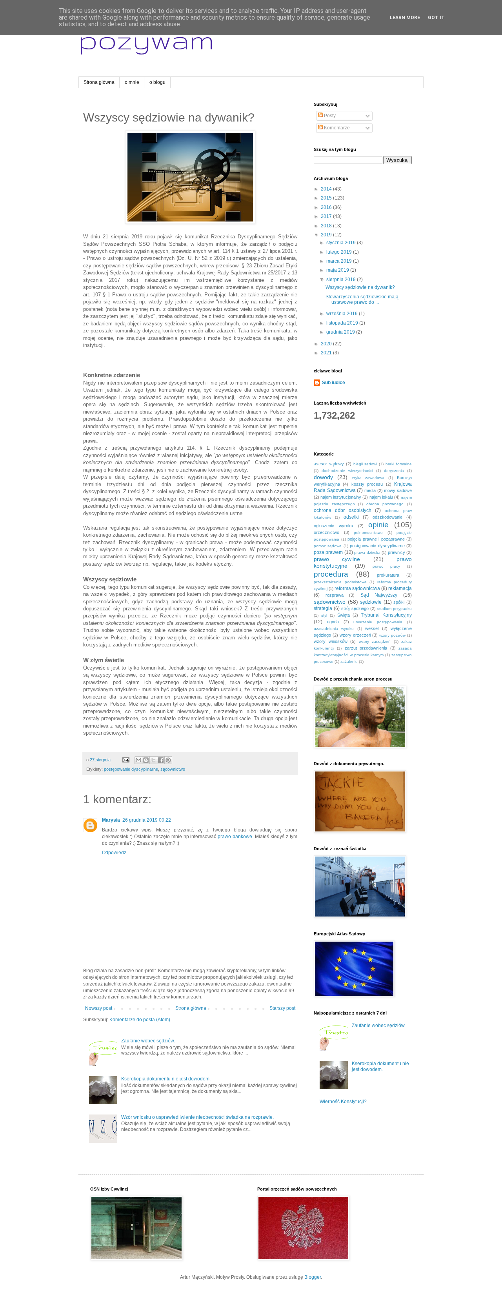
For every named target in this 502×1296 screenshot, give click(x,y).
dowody (323, 477)
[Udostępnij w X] (153, 760)
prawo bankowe (235, 836)
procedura (331, 574)
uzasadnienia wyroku (334, 628)
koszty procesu (367, 484)
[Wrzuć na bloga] (146, 760)
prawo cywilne (337, 559)
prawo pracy (386, 566)
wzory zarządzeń (375, 641)
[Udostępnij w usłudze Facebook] (161, 760)
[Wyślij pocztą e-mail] (138, 760)
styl (324, 615)
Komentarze (336, 128)
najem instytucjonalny (340, 497)
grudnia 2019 (341, 332)
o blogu (157, 82)
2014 (327, 189)
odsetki (351, 517)
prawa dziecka (367, 552)
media (370, 490)
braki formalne (399, 464)
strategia (323, 608)
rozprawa (335, 595)
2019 (327, 235)
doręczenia (394, 470)
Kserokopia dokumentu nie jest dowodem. (166, 1079)
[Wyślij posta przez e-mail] (125, 759)
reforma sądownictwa (357, 588)
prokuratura (388, 575)
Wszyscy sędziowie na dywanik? (360, 287)
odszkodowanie (387, 517)
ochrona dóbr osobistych (342, 510)
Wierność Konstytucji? (343, 1101)
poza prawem (328, 552)
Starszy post (282, 1008)
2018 (327, 226)
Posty (329, 115)
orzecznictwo (326, 532)
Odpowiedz (114, 852)
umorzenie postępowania (377, 622)
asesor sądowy (329, 463)
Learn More (405, 17)
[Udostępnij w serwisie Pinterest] (168, 760)
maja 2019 (338, 270)
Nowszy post (98, 1008)
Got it (436, 17)
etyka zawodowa (368, 478)
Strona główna (99, 82)
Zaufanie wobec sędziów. (148, 1041)
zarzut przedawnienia (366, 648)
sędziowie (371, 602)
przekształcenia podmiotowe (340, 582)
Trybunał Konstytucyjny (386, 615)
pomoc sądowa (328, 546)
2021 (327, 353)
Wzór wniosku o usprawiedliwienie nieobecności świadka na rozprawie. (197, 1117)
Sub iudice (333, 382)
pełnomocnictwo (368, 532)
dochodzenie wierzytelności (347, 470)
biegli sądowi (365, 464)
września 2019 (342, 313)
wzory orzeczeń (355, 635)
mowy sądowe (398, 490)
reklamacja (400, 588)
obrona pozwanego (385, 504)
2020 (327, 344)
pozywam (146, 39)
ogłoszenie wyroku (333, 525)
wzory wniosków (330, 641)
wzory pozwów (392, 635)
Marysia (111, 820)
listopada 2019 (342, 323)
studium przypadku (394, 608)
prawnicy (396, 552)
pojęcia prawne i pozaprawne (376, 539)
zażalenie (349, 661)
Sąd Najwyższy (379, 595)
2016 (327, 207)
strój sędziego (354, 608)
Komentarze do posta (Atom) (139, 1019)
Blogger (312, 1277)
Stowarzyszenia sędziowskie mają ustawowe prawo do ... (362, 299)
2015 (327, 198)
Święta (343, 615)
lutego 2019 (339, 252)
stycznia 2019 (341, 242)
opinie (378, 525)
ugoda (333, 621)
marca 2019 (339, 261)
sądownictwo (172, 769)
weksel (371, 628)
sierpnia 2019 (341, 279)
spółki (398, 602)
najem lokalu (381, 497)
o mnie (132, 82)
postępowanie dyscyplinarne (131, 769)
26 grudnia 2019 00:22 (146, 820)
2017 (327, 216)
